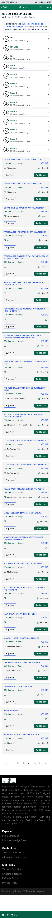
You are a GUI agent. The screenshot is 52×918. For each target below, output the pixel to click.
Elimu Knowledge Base (14, 840)
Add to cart (41, 175)
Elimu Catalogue (10, 835)
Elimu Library (45, 7)
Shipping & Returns (12, 873)
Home (24, 7)
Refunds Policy (10, 878)
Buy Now (10, 175)
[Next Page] (45, 763)
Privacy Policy (24, 820)
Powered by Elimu (11, 891)
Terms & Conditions (12, 869)
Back (5, 7)
